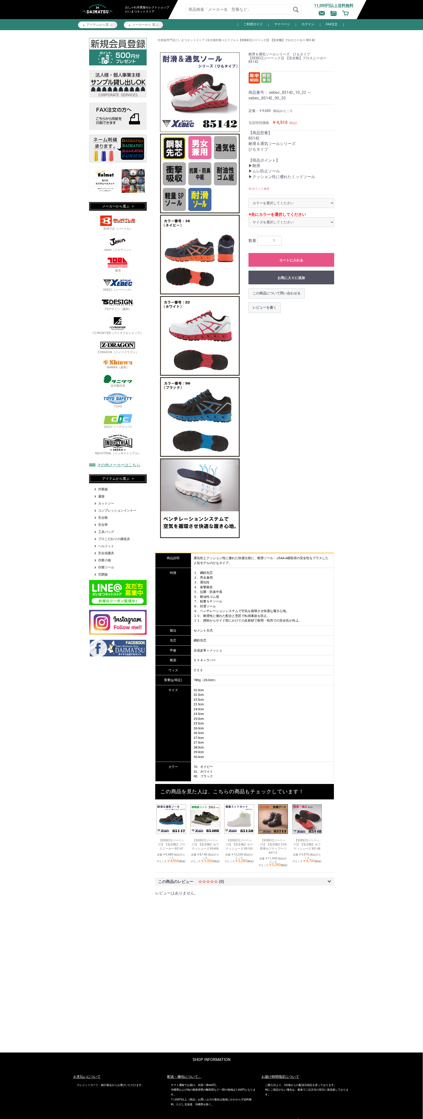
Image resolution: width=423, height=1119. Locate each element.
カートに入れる (291, 260)
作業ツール (106, 567)
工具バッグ (106, 532)
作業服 (103, 489)
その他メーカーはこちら (118, 465)
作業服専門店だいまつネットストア (181, 40)
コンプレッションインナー (117, 510)
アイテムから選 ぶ (99, 24)
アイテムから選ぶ (115, 479)
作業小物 (104, 560)
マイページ (282, 24)
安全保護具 (106, 553)
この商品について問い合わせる (277, 293)
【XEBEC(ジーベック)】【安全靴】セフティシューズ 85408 (205, 844)
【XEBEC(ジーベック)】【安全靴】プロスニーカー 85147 (171, 844)
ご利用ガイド (253, 24)
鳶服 (101, 496)
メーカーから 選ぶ (145, 24)
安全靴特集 (214, 40)
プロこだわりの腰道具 (114, 539)
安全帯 (103, 525)
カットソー (106, 503)
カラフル (230, 40)
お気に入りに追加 (291, 278)
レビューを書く (265, 307)
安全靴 (103, 517)
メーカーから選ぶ (115, 206)
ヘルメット (106, 546)
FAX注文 (332, 24)
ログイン (308, 24)
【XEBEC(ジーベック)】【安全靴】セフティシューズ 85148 (307, 844)
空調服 (103, 574)
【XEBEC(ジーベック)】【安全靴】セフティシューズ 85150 (239, 844)
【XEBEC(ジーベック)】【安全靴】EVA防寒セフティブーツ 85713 (273, 846)
